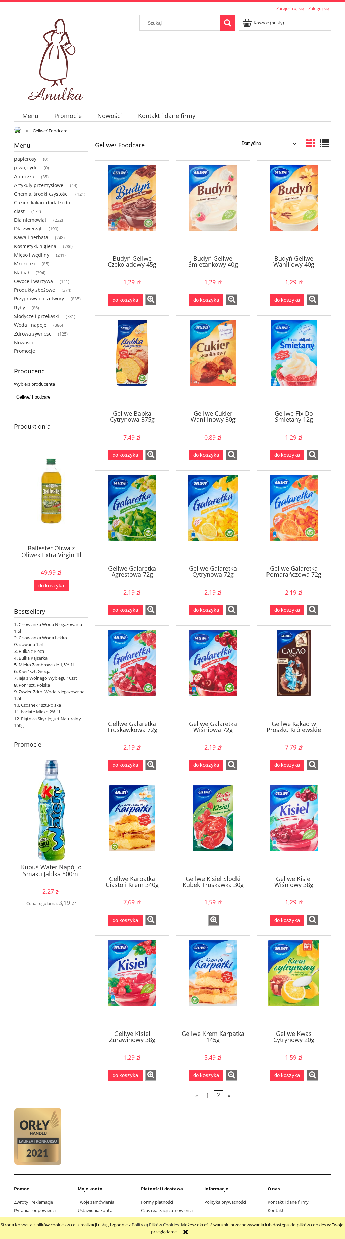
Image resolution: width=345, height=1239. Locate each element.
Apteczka (24, 176)
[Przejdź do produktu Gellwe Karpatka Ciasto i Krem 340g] (132, 827)
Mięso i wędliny (31, 255)
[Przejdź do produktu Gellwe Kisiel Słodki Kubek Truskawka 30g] (213, 827)
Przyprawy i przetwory (39, 298)
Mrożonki (24, 263)
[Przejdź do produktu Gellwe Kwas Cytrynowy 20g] (293, 982)
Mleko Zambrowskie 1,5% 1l (46, 665)
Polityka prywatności (225, 1202)
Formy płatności (157, 1202)
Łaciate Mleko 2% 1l (40, 712)
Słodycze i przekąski (36, 316)
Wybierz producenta (34, 384)
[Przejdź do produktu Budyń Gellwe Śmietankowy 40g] (213, 207)
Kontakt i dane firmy (288, 1202)
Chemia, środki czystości (41, 194)
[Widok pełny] (324, 143)
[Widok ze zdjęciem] (310, 143)
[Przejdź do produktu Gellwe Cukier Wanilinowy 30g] (213, 362)
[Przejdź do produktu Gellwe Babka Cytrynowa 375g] (132, 362)
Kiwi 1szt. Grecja (34, 671)
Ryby (19, 307)
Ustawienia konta (94, 1210)
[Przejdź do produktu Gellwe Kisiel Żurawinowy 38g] (132, 982)
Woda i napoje (30, 325)
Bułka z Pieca (31, 651)
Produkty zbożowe (34, 290)
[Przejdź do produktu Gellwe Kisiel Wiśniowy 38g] (293, 827)
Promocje (24, 351)
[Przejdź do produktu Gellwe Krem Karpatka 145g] (213, 982)
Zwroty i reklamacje (33, 1202)
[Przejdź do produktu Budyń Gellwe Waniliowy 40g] (293, 207)
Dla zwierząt (28, 228)
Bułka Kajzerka (33, 658)
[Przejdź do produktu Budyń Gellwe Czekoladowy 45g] (132, 207)
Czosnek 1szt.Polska (41, 705)
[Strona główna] (57, 57)
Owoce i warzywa (33, 281)
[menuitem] (30, 116)
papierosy (25, 159)
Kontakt (276, 1210)
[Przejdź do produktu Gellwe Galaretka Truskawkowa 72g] (132, 672)
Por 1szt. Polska (34, 685)
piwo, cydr (25, 167)
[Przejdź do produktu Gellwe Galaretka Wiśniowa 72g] (213, 672)
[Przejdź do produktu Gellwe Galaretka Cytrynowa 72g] (213, 517)
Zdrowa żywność (32, 333)
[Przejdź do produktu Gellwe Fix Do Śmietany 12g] (293, 362)
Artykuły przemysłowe (38, 185)
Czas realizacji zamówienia (167, 1210)
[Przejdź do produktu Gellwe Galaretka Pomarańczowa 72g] (293, 517)
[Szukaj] (227, 23)
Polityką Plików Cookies (155, 1224)
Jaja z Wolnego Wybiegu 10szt (48, 678)
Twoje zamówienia (95, 1202)
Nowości (23, 342)
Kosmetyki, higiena (35, 246)
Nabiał (21, 272)
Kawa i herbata (31, 237)
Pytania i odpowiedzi (35, 1210)
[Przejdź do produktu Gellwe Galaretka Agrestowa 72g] (132, 517)
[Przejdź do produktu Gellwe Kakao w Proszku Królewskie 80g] (293, 672)
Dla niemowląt (30, 220)
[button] (150, 299)
